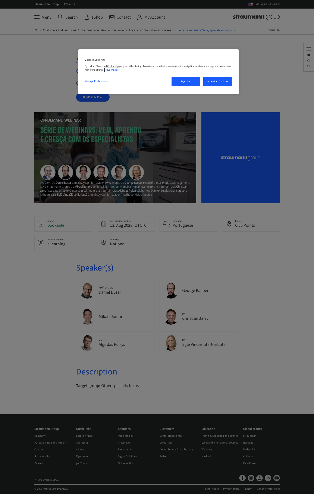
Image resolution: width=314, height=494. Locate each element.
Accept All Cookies (217, 81)
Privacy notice (112, 70)
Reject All (185, 81)
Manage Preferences (96, 81)
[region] (158, 71)
